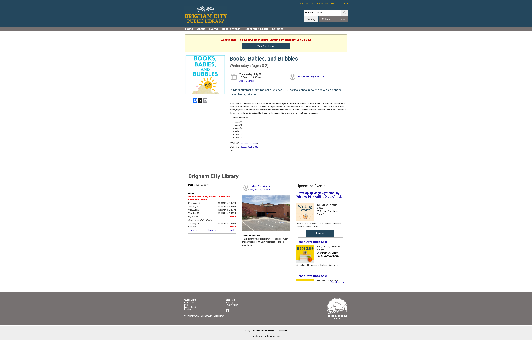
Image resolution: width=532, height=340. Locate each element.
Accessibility (271, 330)
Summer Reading (247, 147)
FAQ (186, 305)
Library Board (190, 307)
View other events (265, 46)
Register (320, 233)
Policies (187, 309)
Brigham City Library (311, 76)
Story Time (259, 147)
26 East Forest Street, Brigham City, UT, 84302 (261, 188)
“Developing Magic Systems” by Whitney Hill (319, 196)
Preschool (244, 143)
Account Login (307, 3)
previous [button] (193, 230)
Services (277, 28)
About (201, 28)
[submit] (344, 13)
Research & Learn (256, 28)
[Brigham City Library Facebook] (228, 311)
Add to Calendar (246, 81)
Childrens (253, 143)
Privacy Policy (232, 305)
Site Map (230, 302)
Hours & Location (339, 3)
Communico (282, 330)
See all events (337, 282)
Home (189, 28)
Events (213, 28)
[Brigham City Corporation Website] (337, 308)
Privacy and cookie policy (255, 330)
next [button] (232, 230)
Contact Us (322, 3)
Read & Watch (231, 28)
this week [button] (211, 230)
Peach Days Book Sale (311, 242)
